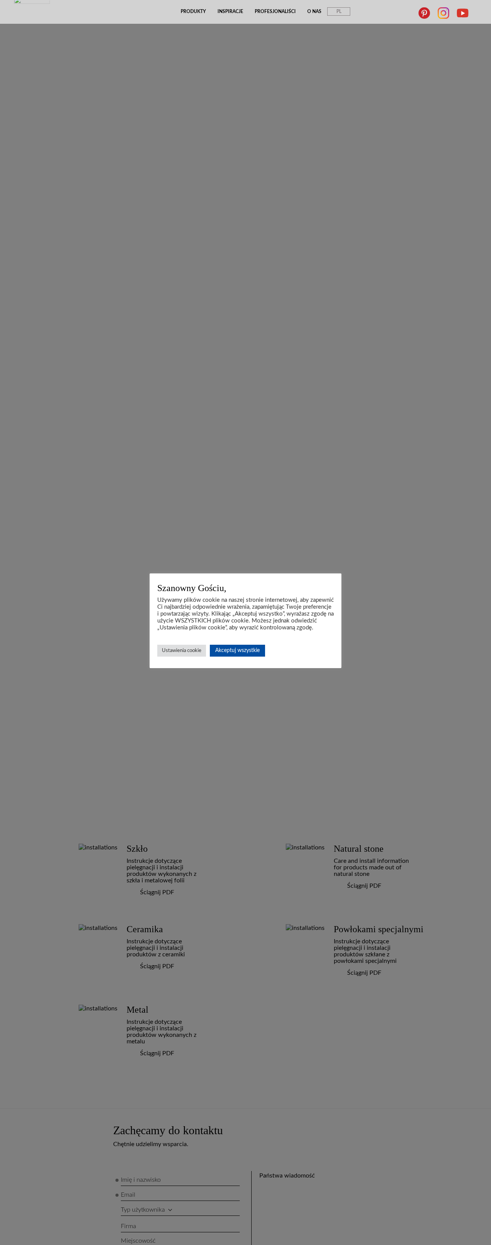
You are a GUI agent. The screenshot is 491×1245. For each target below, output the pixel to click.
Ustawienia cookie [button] (181, 650)
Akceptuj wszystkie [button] (237, 650)
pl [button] (338, 11)
